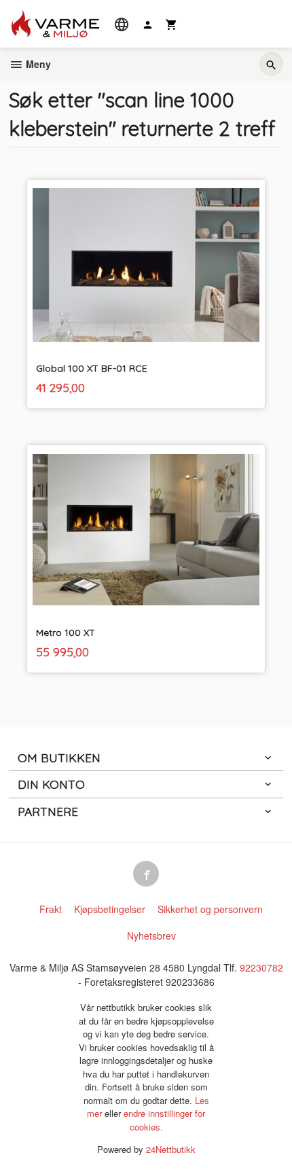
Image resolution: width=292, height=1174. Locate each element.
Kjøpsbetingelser (109, 909)
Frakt (50, 909)
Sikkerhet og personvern (210, 909)
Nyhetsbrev (151, 935)
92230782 (261, 967)
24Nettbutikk (171, 1149)
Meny (37, 64)
